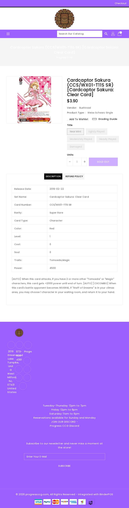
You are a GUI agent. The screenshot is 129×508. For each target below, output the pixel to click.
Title (70, 125)
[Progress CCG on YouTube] (18, 3)
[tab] (53, 176)
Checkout (120, 3)
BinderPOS (106, 494)
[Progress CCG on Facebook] (5, 3)
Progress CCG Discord (64, 426)
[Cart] (120, 33)
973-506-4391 (19, 355)
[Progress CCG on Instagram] (11, 3)
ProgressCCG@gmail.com (27, 351)
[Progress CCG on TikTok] (37, 3)
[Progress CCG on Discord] (24, 3)
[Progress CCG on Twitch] (30, 3)
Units (70, 155)
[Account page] (113, 33)
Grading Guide (107, 119)
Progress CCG (64, 57)
